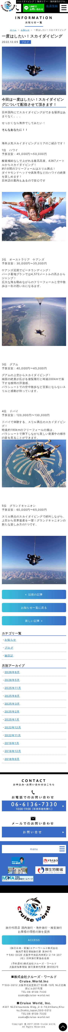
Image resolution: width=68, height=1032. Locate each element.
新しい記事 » (34, 620)
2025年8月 (12, 695)
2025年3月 (12, 703)
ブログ (25, 42)
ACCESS (34, 940)
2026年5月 (12, 680)
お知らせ (25, 30)
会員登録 (52, 5)
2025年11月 (13, 687)
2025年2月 (12, 711)
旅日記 (9, 655)
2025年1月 (12, 719)
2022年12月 (13, 727)
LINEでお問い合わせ (36, 8)
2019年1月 (12, 743)
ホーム (13, 30)
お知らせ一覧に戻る (34, 607)
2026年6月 (12, 672)
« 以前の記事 (34, 594)
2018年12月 (13, 751)
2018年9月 (12, 759)
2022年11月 (13, 735)
